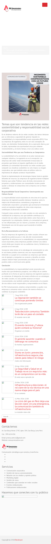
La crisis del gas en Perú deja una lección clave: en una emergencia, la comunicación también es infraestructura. (32, 405)
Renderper (19, 540)
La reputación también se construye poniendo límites (29, 299)
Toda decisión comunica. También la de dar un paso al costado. (32, 313)
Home (6, 48)
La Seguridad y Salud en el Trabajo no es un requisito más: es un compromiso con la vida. (31, 371)
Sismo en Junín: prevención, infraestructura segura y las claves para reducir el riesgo (29, 355)
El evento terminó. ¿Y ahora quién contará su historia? (29, 326)
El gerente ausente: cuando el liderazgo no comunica (30, 340)
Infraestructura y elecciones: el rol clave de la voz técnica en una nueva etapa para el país (32, 387)
